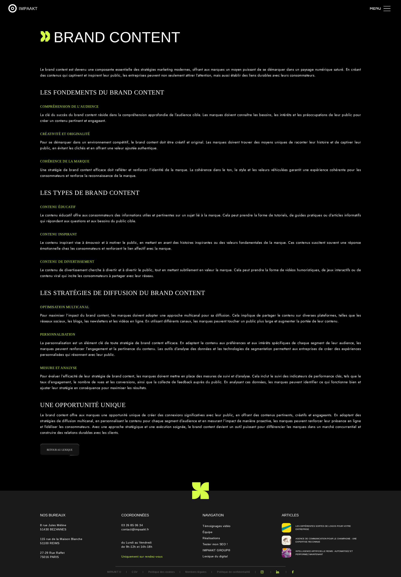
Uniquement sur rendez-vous (141, 556)
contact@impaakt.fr (135, 529)
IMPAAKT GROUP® (216, 550)
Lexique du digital (215, 556)
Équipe (207, 532)
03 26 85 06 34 (132, 525)
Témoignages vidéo (217, 526)
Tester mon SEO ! (215, 544)
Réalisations (211, 538)
